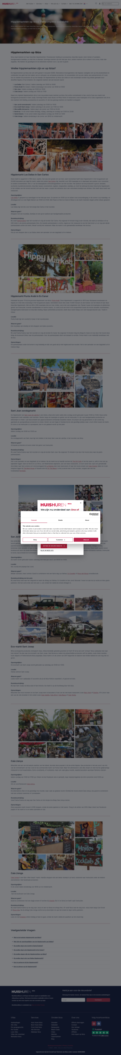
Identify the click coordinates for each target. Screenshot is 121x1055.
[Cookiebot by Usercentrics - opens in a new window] (90, 514)
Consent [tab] (34, 520)
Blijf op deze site (47, 550)
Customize (59, 539)
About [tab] (87, 520)
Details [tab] (60, 520)
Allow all (86, 539)
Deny (35, 539)
